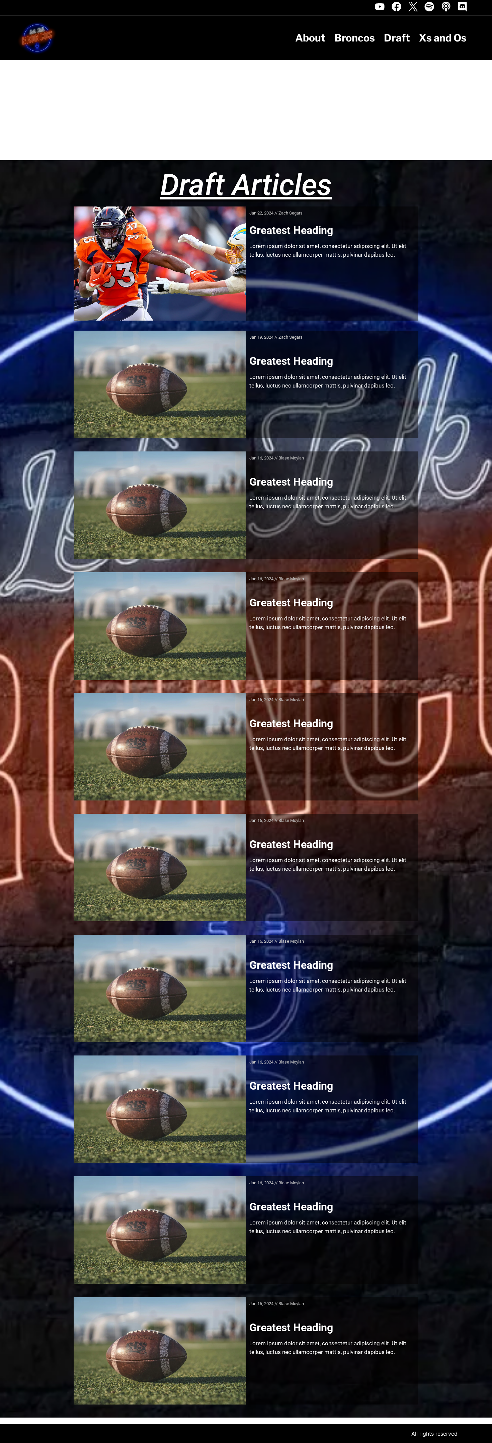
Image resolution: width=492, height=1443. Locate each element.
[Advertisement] (246, 110)
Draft (397, 38)
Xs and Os (443, 38)
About (310, 38)
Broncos (354, 38)
